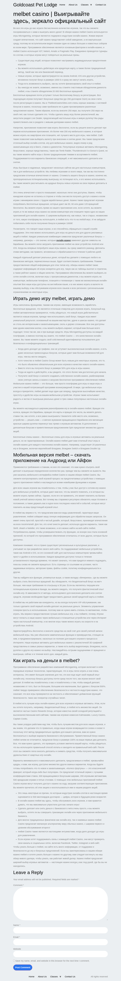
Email (16, 937)
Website (17, 949)
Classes (85, 5)
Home (62, 5)
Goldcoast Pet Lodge (35, 4)
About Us (73, 5)
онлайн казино (63, 240)
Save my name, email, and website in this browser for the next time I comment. (52, 961)
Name (16, 925)
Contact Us (100, 5)
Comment (18, 885)
